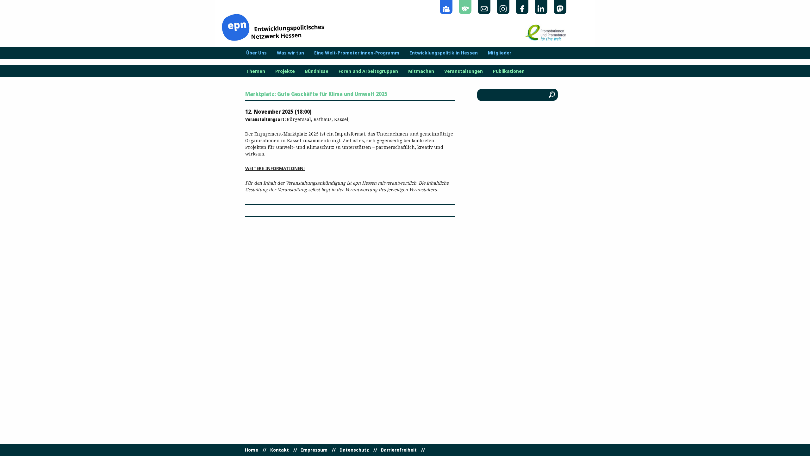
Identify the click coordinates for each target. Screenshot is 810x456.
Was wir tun (290, 53)
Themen (255, 71)
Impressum (314, 450)
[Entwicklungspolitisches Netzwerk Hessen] (273, 27)
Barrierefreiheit (399, 450)
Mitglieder (499, 53)
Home (251, 450)
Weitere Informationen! (275, 168)
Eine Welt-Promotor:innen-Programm (356, 53)
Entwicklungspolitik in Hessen (443, 53)
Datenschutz (354, 450)
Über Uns (256, 53)
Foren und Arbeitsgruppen (368, 71)
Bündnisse (316, 71)
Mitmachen (421, 71)
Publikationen (509, 71)
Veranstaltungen (463, 71)
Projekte (285, 71)
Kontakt (279, 450)
